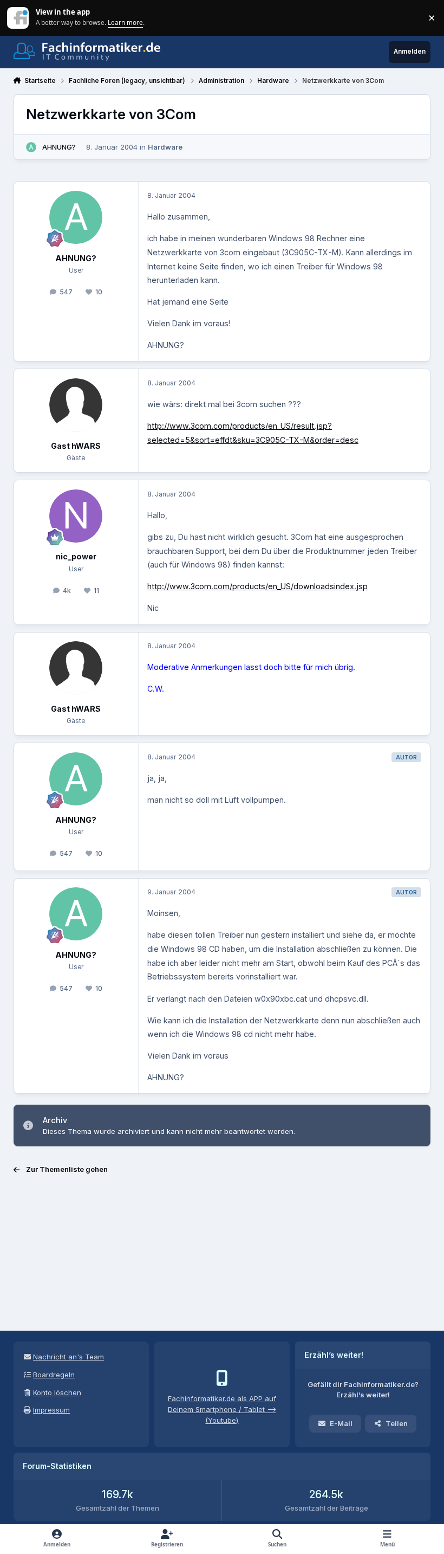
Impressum (51, 1409)
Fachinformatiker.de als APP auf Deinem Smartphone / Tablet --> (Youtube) (222, 1409)
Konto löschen (57, 1392)
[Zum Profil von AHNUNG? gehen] (31, 147)
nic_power (76, 556)
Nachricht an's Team (68, 1356)
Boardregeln (54, 1374)
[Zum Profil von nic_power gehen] (75, 516)
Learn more (18, 17)
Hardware (165, 147)
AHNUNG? (59, 147)
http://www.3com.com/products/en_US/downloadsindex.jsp (257, 586)
